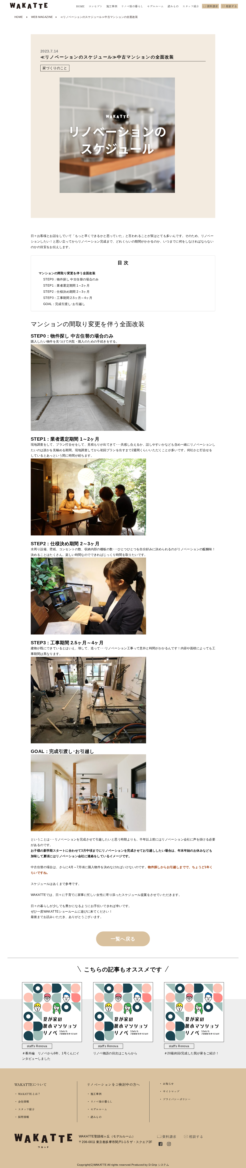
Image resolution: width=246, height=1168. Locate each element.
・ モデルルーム (97, 1109)
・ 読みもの (94, 1117)
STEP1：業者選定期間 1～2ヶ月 (66, 285)
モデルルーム (155, 6)
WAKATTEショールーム (60, 911)
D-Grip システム (159, 1164)
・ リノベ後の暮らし (100, 1101)
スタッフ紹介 (190, 6)
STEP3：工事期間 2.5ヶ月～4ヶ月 (67, 297)
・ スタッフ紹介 (24, 1109)
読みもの (173, 6)
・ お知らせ (166, 1083)
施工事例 (111, 6)
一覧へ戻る (123, 938)
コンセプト (95, 6)
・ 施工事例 (94, 1094)
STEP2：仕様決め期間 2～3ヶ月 (66, 291)
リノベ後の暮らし (132, 6)
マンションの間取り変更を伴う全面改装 (67, 273)
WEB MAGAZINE (42, 16)
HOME (80, 6)
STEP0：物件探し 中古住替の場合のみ (71, 279)
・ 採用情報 (21, 1117)
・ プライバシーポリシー (174, 1099)
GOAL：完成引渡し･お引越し (64, 304)
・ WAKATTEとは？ (27, 1094)
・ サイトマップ (169, 1091)
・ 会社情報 (21, 1101)
